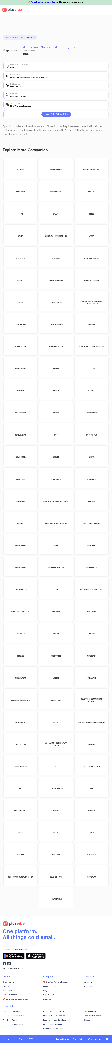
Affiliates (47, 999)
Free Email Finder (10, 1020)
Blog (45, 991)
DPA (107, 1039)
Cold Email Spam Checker (54, 1011)
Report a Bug (48, 995)
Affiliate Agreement (95, 1039)
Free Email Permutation (52, 1024)
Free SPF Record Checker (54, 1016)
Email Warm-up (9, 986)
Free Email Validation (11, 1011)
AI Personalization (10, 991)
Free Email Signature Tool (13, 1016)
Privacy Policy (78, 1039)
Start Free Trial (9, 982)
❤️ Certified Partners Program (55, 982)
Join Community (49, 986)
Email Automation (10, 995)
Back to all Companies (14, 37)
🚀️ (15, 999)
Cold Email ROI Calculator (13, 1024)
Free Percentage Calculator (54, 1020)
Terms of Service (62, 1039)
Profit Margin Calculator (53, 1029)
